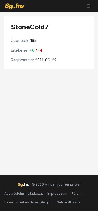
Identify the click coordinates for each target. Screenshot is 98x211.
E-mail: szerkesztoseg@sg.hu (28, 202)
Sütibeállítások (69, 202)
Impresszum (57, 194)
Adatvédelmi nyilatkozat (23, 194)
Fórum (77, 194)
